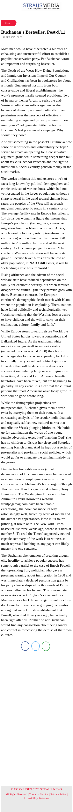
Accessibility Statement (36, 798)
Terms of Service (38, 794)
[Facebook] (25, 646)
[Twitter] (35, 646)
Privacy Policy (58, 794)
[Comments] (46, 646)
